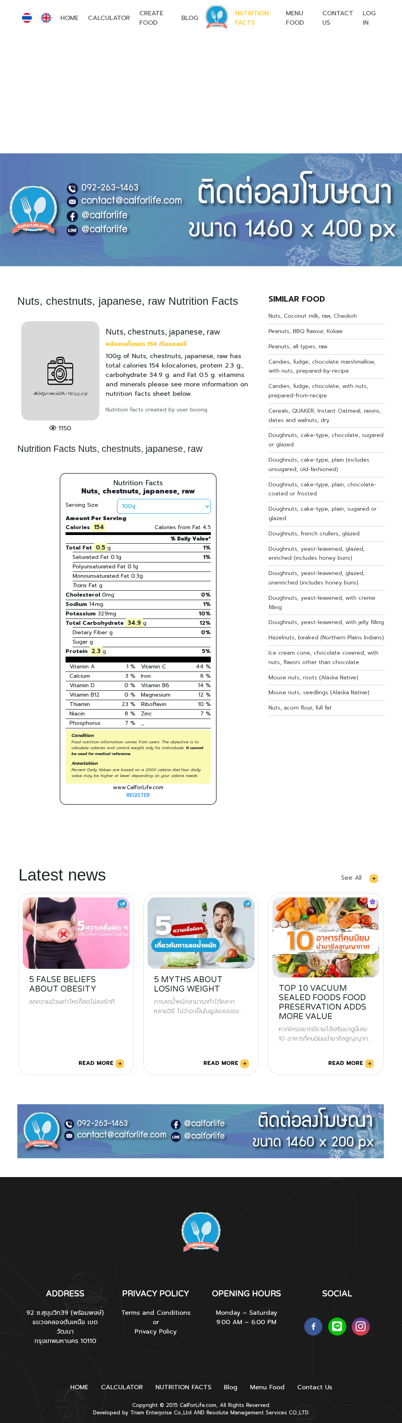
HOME (69, 18)
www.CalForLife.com (138, 787)
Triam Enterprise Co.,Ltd (161, 1412)
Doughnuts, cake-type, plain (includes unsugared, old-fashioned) (319, 464)
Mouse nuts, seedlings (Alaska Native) (319, 692)
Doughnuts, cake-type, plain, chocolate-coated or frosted (322, 489)
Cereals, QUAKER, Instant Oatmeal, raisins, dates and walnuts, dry (325, 415)
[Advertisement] (201, 94)
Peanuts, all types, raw (298, 346)
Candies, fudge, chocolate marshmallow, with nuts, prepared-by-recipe (322, 366)
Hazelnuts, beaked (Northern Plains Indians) (326, 637)
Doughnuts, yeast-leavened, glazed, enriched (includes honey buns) (317, 553)
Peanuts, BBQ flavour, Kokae (306, 331)
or (156, 1322)
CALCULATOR (109, 18)
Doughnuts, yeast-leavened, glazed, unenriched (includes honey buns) (317, 578)
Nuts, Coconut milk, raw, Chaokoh (313, 316)
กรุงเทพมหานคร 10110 (65, 1341)
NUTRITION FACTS (252, 18)
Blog (189, 18)
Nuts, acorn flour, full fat (300, 708)
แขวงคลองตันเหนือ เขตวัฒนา (65, 1326)
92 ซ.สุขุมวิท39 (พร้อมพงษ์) (65, 1312)
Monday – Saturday (246, 1312)
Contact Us (337, 18)
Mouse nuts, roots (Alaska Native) (313, 677)
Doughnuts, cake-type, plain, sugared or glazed (322, 513)
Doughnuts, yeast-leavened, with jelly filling (326, 622)
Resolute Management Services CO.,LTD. (257, 1412)
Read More (97, 1063)
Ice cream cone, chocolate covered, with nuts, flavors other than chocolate (323, 657)
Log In (369, 18)
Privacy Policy (156, 1331)
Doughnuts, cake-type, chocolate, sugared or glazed (326, 440)
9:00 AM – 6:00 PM (246, 1322)
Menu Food (295, 18)
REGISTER (138, 795)
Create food (151, 18)
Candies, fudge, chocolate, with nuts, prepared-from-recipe (318, 391)
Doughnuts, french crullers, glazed (314, 534)
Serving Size (82, 505)
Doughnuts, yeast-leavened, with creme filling (322, 602)
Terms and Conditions (155, 1312)
